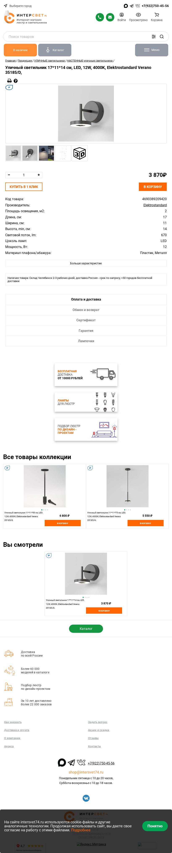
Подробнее (81, 830)
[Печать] (9, 80)
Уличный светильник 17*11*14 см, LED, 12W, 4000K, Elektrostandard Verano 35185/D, (65, 604)
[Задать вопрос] (15, 81)
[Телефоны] (100, 17)
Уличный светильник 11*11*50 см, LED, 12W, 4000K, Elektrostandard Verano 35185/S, (23, 516)
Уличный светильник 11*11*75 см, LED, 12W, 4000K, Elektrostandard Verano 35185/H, (106, 516)
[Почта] (110, 17)
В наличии (20, 50)
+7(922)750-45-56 (155, 6)
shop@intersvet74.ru (86, 772)
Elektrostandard (155, 205)
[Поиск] (162, 36)
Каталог (86, 629)
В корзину (153, 187)
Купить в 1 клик (24, 187)
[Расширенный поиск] (154, 36)
